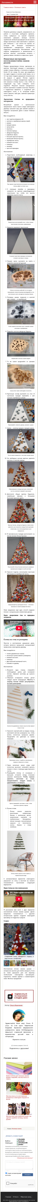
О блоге (16, 1197)
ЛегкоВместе (25, 1201)
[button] (5, 941)
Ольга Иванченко (16, 1005)
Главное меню (8, 7)
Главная (8, 1197)
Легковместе (7, 2)
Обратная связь (26, 1197)
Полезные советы (20, 7)
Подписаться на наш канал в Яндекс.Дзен (20, 996)
